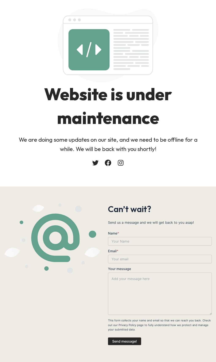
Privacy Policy (127, 325)
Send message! (124, 341)
